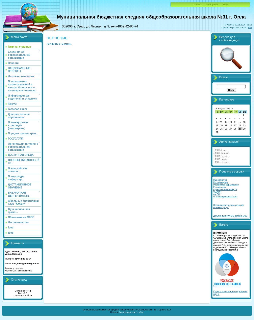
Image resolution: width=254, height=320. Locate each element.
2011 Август (221, 150)
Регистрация (212, 4)
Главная (197, 4)
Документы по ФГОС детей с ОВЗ (230, 216)
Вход (225, 4)
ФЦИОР (217, 192)
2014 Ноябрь (221, 159)
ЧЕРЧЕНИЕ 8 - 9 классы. (59, 44)
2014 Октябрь (222, 156)
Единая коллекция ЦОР (225, 189)
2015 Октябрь (222, 162)
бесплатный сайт (127, 312)
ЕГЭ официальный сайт (225, 196)
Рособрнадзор (220, 182)
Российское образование (226, 184)
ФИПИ (216, 194)
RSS (250, 27)
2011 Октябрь (222, 153)
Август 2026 (224, 108)
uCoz (141, 312)
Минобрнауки (220, 180)
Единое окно (219, 187)
